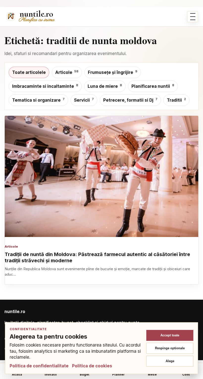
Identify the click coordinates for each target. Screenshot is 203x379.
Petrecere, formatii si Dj (130, 100)
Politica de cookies (92, 365)
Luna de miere (105, 86)
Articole (66, 72)
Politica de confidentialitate (39, 365)
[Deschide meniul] (192, 16)
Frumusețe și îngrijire (112, 72)
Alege (170, 361)
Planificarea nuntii (152, 86)
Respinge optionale (170, 348)
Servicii (84, 100)
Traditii (176, 100)
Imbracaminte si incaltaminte (45, 86)
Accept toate (169, 335)
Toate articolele (29, 72)
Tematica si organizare (38, 100)
